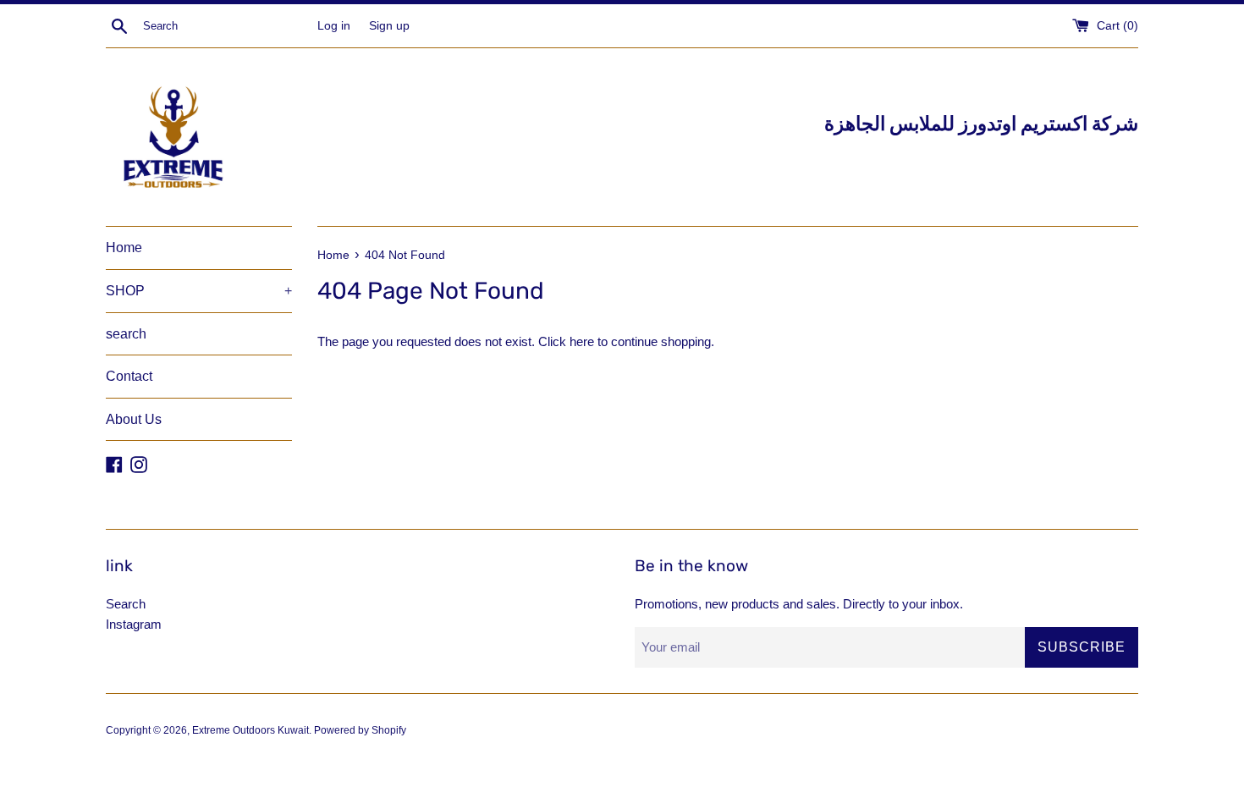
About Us (134, 419)
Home (124, 247)
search (126, 334)
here (582, 341)
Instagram (134, 624)
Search (126, 604)
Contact (129, 376)
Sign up (389, 25)
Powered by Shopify (360, 730)
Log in (333, 25)
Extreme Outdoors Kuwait (250, 730)
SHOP (199, 290)
